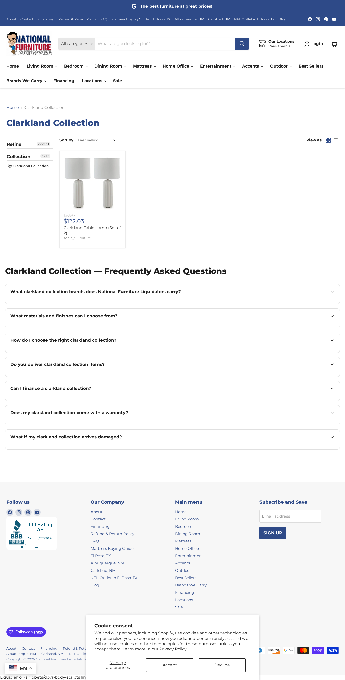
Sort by (66, 140)
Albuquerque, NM (189, 19)
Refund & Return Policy (77, 19)
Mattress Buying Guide (130, 19)
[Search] (242, 44)
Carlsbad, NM (219, 19)
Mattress (143, 66)
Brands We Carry (25, 80)
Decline (222, 665)
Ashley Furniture (77, 238)
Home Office (176, 66)
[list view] (335, 140)
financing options (54, 400)
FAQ (103, 19)
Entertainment (216, 66)
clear (45, 156)
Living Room (41, 66)
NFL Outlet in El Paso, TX (254, 19)
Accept (170, 665)
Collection (18, 156)
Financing (45, 19)
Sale (117, 80)
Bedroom (74, 66)
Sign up (272, 532)
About (11, 19)
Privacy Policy (173, 649)
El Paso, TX (161, 19)
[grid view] (328, 140)
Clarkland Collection (30, 166)
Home (12, 66)
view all (43, 144)
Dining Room (109, 66)
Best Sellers (311, 66)
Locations (93, 80)
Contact (26, 19)
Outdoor (279, 66)
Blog (282, 19)
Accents (251, 66)
